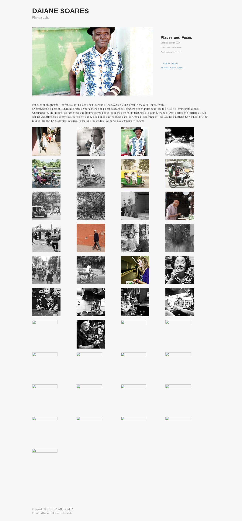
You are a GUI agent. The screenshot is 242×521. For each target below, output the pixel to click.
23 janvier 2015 (173, 43)
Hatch (68, 513)
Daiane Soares (174, 47)
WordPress (53, 513)
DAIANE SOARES (60, 11)
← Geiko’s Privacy (169, 63)
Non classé (175, 52)
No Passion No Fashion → (173, 67)
